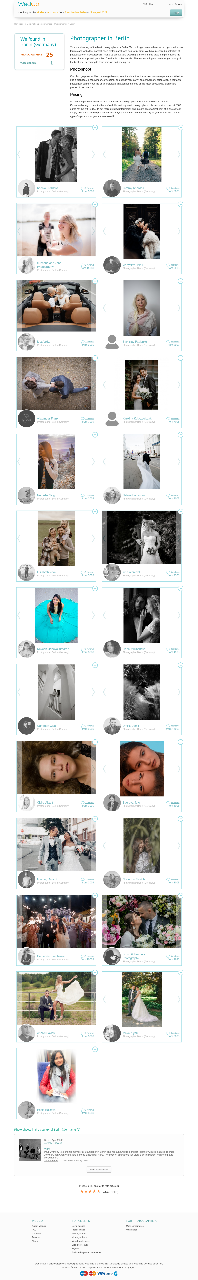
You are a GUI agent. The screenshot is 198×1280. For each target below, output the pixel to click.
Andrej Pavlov (46, 1033)
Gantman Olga (46, 726)
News (35, 1241)
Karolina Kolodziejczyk (137, 418)
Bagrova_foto (131, 803)
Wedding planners (81, 1241)
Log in (170, 4)
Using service (78, 1226)
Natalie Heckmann (134, 495)
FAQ (145, 4)
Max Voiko (43, 342)
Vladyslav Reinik (133, 265)
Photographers (79, 1233)
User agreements (135, 1226)
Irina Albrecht (131, 572)
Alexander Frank (47, 418)
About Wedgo (39, 1226)
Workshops (131, 1229)
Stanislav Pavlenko (135, 342)
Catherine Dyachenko (51, 956)
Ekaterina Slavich (134, 879)
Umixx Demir (131, 726)
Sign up (178, 4)
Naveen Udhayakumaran (53, 649)
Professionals (78, 1229)
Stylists (75, 1248)
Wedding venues (80, 1244)
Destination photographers (39, 24)
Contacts (36, 1233)
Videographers (79, 1237)
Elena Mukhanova (134, 649)
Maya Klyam (131, 1033)
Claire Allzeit (45, 803)
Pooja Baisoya (46, 1110)
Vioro (47, 1148)
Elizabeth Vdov (46, 572)
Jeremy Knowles (133, 188)
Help (151, 4)
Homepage (19, 24)
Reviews (36, 1237)
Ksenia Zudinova (48, 188)
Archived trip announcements (86, 1252)
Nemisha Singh (47, 495)
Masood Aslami (47, 879)
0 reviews (89, 188)
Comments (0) (51, 1160)
